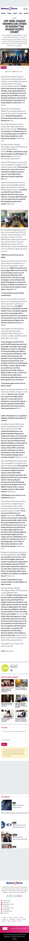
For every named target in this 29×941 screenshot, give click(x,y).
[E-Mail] (11, 670)
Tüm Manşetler (6, 909)
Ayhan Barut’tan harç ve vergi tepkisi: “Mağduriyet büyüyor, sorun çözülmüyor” (21, 720)
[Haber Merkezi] (5, 668)
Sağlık (14, 846)
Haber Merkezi (10, 71)
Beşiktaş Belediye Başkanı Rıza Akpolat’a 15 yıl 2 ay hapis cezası (7, 704)
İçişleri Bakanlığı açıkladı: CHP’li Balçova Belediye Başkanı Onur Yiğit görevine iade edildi (21, 705)
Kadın (9, 921)
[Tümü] (27, 797)
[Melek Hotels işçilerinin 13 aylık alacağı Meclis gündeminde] (7, 713)
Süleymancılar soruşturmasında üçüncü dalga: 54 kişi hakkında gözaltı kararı (20, 838)
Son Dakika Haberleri (7, 911)
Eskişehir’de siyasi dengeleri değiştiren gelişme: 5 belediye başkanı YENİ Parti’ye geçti (7, 689)
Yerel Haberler (12, 919)
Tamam (14, 939)
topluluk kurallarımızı (14, 750)
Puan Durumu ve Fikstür (8, 907)
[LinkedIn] (16, 896)
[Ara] (24, 9)
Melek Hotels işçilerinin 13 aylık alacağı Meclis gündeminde (6, 720)
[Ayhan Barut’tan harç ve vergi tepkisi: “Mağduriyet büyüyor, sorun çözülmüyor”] (21, 713)
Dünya (20, 13)
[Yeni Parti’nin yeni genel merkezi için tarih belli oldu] (21, 683)
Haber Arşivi (6, 913)
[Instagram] (13, 896)
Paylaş (4, 67)
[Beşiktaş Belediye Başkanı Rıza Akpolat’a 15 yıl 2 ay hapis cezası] (7, 698)
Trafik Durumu (6, 906)
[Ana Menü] (26, 9)
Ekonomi (26, 13)
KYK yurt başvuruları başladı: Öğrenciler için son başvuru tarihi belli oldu (19, 826)
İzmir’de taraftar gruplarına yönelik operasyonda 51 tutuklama (18, 806)
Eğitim (14, 822)
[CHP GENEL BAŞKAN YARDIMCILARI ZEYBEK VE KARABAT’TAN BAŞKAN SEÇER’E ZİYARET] (14, 57)
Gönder (4, 744)
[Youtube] (18, 896)
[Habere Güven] (9, 9)
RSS (6, 928)
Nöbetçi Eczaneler (7, 900)
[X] (10, 896)
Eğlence (14, 921)
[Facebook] (7, 896)
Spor (14, 803)
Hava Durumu (6, 902)
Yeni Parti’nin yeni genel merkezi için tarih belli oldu (21, 688)
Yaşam (19, 919)
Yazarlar (9, 13)
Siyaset (15, 13)
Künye (19, 921)
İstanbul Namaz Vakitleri (8, 904)
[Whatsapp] (21, 896)
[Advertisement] (14, 777)
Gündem (3, 13)
